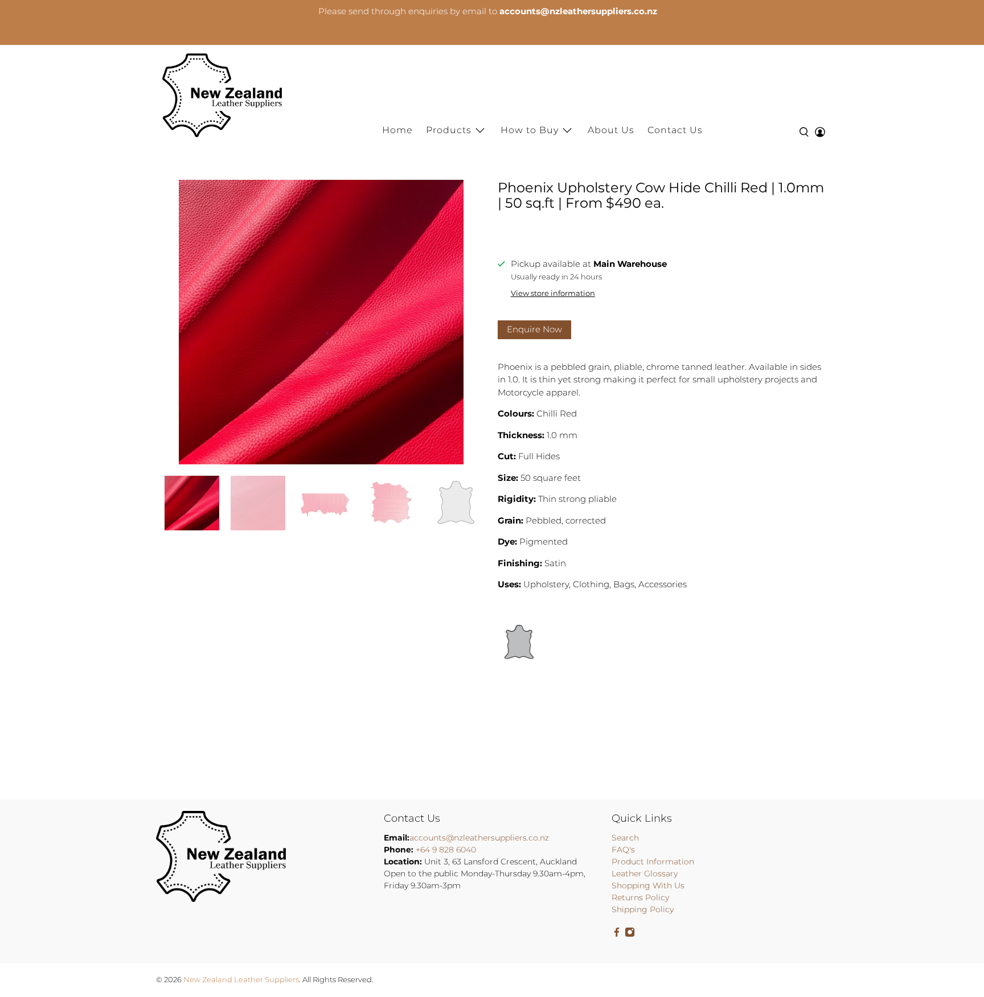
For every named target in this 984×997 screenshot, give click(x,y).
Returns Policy (640, 897)
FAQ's (623, 849)
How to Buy (530, 130)
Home (397, 130)
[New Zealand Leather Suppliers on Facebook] (617, 934)
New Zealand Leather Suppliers (241, 979)
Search (625, 838)
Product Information (653, 861)
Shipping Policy (643, 909)
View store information (553, 293)
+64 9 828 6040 (446, 849)
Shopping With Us (648, 885)
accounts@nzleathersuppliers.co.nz (479, 838)
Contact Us (675, 130)
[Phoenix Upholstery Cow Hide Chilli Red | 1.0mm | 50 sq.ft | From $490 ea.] (321, 322)
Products (449, 130)
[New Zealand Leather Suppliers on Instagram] (630, 934)
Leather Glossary (645, 873)
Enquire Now (534, 329)
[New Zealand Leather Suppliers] (222, 95)
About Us (611, 130)
